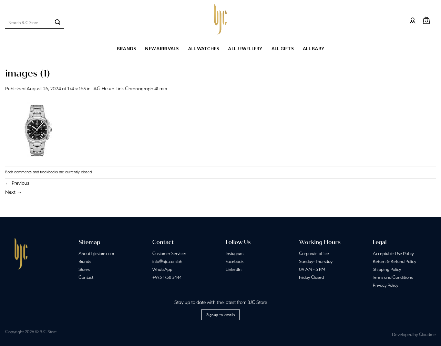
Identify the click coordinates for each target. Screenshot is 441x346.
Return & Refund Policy (394, 261)
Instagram (235, 253)
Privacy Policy (385, 285)
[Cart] (426, 20)
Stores (84, 269)
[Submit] (57, 23)
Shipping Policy (387, 269)
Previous (17, 183)
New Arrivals (162, 48)
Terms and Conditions (393, 277)
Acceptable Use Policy (393, 253)
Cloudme (427, 334)
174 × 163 (77, 88)
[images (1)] (35, 129)
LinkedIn (234, 269)
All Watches (203, 48)
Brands (126, 48)
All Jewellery (245, 48)
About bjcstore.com (96, 253)
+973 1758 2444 (167, 277)
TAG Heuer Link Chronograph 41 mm (129, 88)
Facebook (235, 261)
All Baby (313, 48)
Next (13, 192)
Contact (86, 277)
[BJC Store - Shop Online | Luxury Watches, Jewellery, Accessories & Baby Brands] (220, 19)
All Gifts (282, 48)
